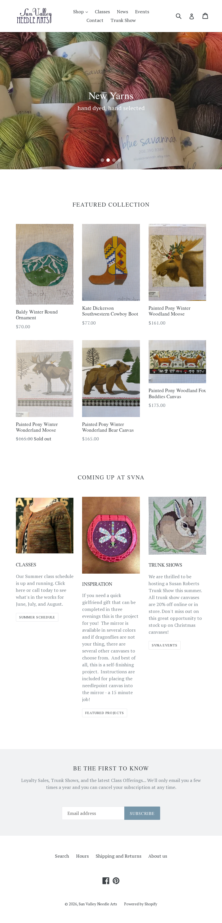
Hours (82, 856)
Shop (82, 11)
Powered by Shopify (140, 904)
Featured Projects (104, 713)
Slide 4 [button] (119, 160)
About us (157, 856)
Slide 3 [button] (114, 160)
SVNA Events (165, 645)
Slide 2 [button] (108, 160)
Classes (102, 11)
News (122, 11)
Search (62, 856)
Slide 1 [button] (102, 160)
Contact (94, 20)
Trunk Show (123, 20)
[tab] (102, 160)
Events (142, 11)
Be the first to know (111, 768)
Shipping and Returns (118, 856)
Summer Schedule (37, 617)
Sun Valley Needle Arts (98, 904)
